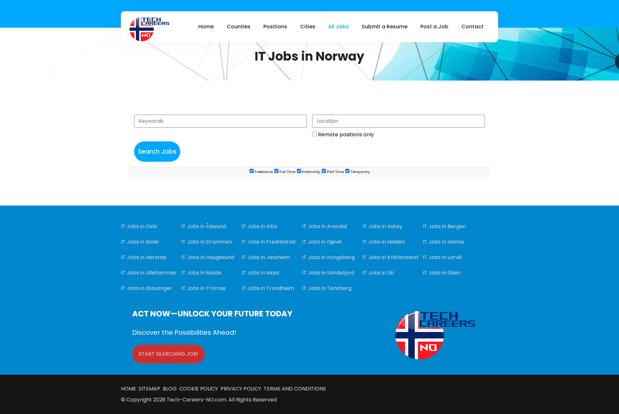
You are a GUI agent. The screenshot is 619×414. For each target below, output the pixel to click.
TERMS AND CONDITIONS (293, 388)
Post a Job (434, 26)
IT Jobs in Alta (259, 226)
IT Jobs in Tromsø (203, 288)
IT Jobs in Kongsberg (328, 257)
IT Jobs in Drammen (206, 242)
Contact (472, 26)
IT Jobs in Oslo (139, 226)
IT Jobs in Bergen (444, 226)
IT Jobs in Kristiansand (390, 257)
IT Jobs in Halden (383, 242)
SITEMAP (151, 388)
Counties (239, 26)
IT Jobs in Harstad (143, 257)
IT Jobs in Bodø (140, 242)
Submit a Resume (385, 26)
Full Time (287, 171)
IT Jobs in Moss (260, 272)
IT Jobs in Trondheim (267, 288)
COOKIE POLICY (198, 388)
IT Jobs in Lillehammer (149, 272)
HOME (130, 388)
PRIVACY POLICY (240, 388)
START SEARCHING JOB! (168, 354)
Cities (307, 26)
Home (206, 26)
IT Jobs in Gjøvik (322, 242)
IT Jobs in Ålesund (203, 226)
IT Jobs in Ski (378, 272)
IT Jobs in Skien (442, 272)
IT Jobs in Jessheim (265, 257)
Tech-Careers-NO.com (196, 399)
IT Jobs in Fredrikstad (268, 242)
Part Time (335, 171)
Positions (275, 26)
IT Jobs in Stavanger (146, 288)
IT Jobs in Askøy (382, 226)
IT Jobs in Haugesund (207, 257)
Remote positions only (346, 134)
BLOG (170, 388)
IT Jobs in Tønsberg (326, 288)
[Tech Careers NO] (149, 29)
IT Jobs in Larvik (442, 257)
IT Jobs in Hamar (444, 242)
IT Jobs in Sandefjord (328, 272)
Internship (310, 171)
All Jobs (338, 26)
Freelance (263, 171)
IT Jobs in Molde (201, 272)
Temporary (359, 171)
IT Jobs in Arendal (324, 226)
